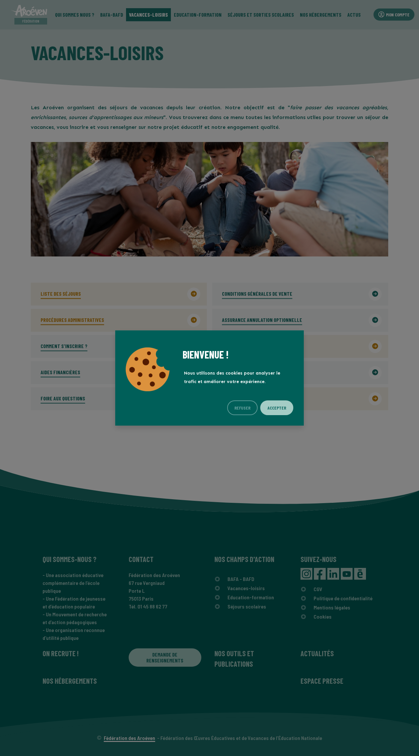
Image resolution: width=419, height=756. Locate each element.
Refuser (242, 408)
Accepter (276, 408)
